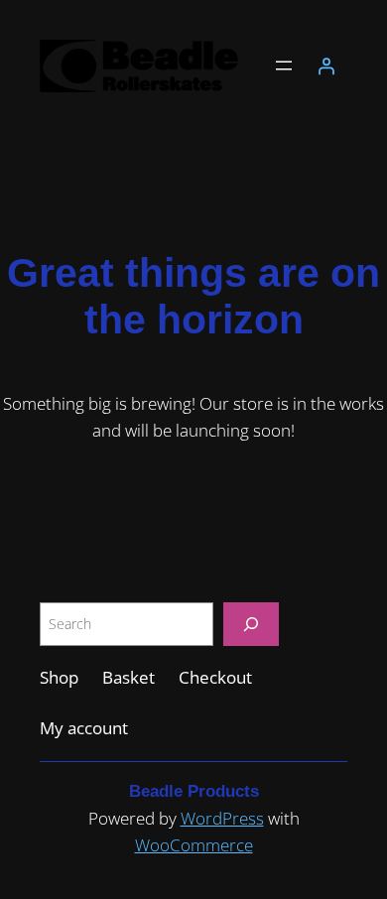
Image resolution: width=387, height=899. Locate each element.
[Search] (251, 623)
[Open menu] (284, 65)
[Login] (326, 65)
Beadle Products (194, 791)
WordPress (222, 818)
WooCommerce (194, 845)
